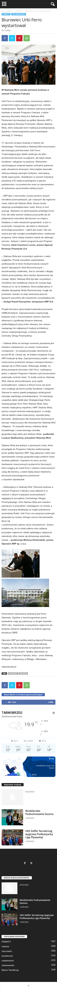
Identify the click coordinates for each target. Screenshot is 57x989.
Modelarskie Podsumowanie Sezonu (39, 812)
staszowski (7, 951)
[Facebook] (5, 38)
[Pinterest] (19, 38)
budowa (23, 673)
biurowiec (13, 673)
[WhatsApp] (26, 38)
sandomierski (8, 960)
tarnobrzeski (7, 956)
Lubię (50, 702)
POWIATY (18, 11)
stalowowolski (18, 14)
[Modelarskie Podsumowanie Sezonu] (12, 817)
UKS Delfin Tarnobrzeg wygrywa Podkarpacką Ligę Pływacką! (39, 834)
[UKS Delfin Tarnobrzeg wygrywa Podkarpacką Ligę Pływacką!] (12, 837)
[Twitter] (12, 38)
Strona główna (7, 11)
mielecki (5, 946)
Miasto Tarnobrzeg (10, 970)
